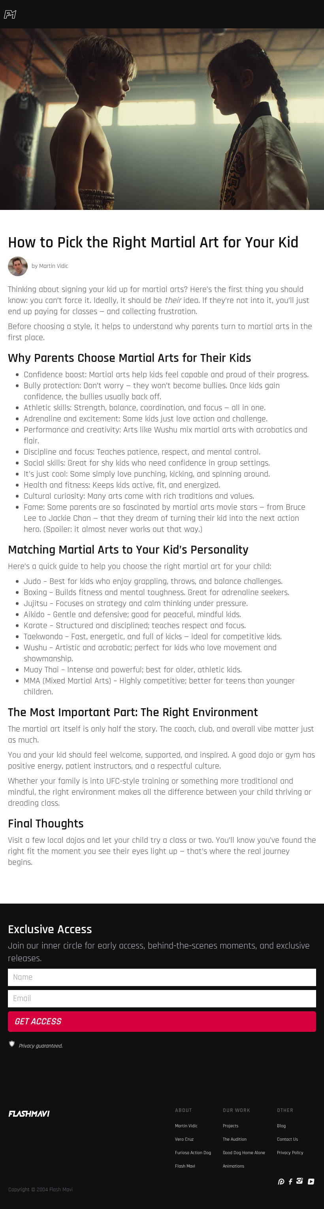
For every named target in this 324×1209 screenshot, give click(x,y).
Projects (230, 1126)
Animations (233, 1166)
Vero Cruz (184, 1139)
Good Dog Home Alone (244, 1153)
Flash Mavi (185, 1166)
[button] (315, 14)
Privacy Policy (290, 1153)
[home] (10, 14)
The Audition (235, 1139)
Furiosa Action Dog (193, 1153)
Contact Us (287, 1139)
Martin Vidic (186, 1126)
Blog (281, 1126)
